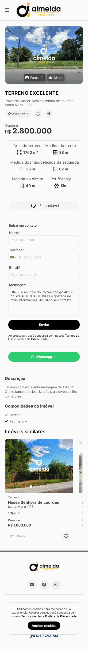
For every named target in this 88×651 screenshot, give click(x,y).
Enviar (44, 325)
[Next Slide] (79, 55)
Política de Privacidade (32, 339)
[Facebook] (44, 585)
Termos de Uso (31, 616)
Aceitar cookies (44, 626)
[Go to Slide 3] (38, 487)
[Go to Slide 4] (41, 487)
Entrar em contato (23, 225)
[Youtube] (32, 585)
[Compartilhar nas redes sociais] (49, 114)
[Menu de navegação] (7, 10)
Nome (14, 233)
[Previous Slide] (9, 55)
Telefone (16, 250)
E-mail (14, 267)
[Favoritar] (38, 114)
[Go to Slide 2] (34, 487)
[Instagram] (56, 585)
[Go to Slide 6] (48, 487)
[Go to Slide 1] (31, 486)
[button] (44, 55)
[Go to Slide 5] (44, 487)
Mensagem (18, 285)
